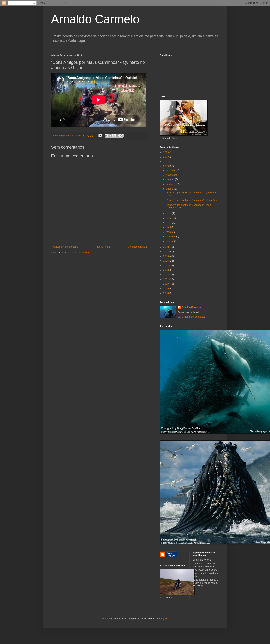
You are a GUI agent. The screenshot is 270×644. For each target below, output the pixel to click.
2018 (166, 247)
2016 (166, 256)
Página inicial (103, 246)
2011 (166, 279)
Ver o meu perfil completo (191, 316)
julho (169, 213)
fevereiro (171, 236)
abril (168, 227)
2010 (166, 284)
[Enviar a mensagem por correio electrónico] (100, 135)
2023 (166, 152)
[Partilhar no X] (114, 136)
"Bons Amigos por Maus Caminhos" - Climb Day (191, 200)
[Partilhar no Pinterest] (122, 136)
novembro (171, 175)
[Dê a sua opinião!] (110, 136)
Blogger (163, 618)
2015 (166, 260)
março (169, 232)
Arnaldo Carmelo (95, 19)
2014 (166, 265)
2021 (166, 161)
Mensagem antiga (137, 246)
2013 (166, 270)
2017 (166, 251)
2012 (166, 274)
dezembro (171, 170)
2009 (166, 288)
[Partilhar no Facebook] (118, 136)
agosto (170, 188)
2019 (166, 166)
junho (169, 218)
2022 (166, 157)
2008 (166, 293)
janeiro (170, 241)
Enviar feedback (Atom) (77, 252)
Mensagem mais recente (65, 246)
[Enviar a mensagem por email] (107, 136)
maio (169, 222)
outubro (170, 179)
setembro (171, 184)
